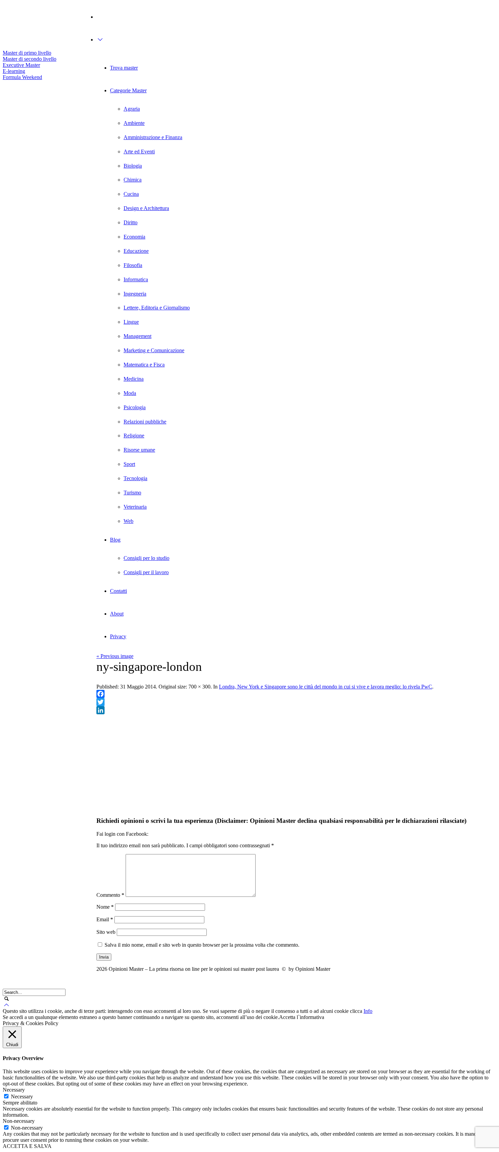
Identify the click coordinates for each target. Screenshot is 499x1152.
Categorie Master (128, 90)
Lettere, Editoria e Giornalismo (157, 307)
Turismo (132, 492)
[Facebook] (6, 27)
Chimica (133, 180)
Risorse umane (139, 450)
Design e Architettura (146, 208)
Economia (134, 237)
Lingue (131, 322)
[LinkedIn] (296, 710)
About (117, 614)
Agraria (132, 109)
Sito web (105, 932)
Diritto (130, 222)
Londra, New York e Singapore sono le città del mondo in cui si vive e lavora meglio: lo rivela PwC (325, 687)
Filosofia (133, 265)
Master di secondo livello (29, 59)
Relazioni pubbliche (145, 421)
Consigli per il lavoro (146, 572)
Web (128, 521)
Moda (130, 393)
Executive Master (21, 65)
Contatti (118, 591)
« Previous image (114, 656)
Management (137, 336)
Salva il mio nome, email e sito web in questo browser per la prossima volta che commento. (202, 945)
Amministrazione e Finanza (153, 137)
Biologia (133, 166)
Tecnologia (135, 478)
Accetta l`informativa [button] (301, 1017)
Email (104, 919)
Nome (105, 907)
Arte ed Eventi (139, 151)
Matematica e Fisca (144, 364)
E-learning (14, 71)
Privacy (118, 636)
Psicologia (135, 407)
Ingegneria (135, 294)
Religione (134, 435)
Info (368, 1011)
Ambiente (134, 123)
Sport (129, 464)
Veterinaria (135, 507)
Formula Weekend (22, 77)
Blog (115, 540)
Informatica (136, 279)
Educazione (136, 251)
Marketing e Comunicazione (154, 350)
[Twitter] (6, 14)
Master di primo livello (27, 53)
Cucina (131, 194)
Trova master (124, 68)
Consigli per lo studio (146, 558)
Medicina (134, 379)
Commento (110, 895)
